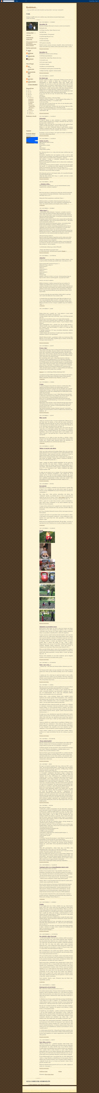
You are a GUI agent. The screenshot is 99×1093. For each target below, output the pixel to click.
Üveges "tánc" (43, 348)
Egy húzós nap (31, 102)
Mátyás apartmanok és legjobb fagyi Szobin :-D (31, 42)
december (30, 97)
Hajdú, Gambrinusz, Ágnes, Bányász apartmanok (31, 45)
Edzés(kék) (30, 103)
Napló (29, 76)
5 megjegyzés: (42, 525)
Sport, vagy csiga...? (45, 665)
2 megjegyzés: (42, 205)
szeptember (31, 113)
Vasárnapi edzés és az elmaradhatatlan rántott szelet (53, 867)
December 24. (30, 100)
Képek (41, 530)
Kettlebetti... (31, 7)
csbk (29, 66)
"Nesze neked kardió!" (45, 741)
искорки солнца (31, 69)
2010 (29, 93)
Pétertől (63, 251)
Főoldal (60, 1071)
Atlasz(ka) (30, 109)
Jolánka (41, 904)
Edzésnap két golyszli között (47, 987)
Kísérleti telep (30, 53)
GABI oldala (28, 35)
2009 (29, 94)
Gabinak (41, 372)
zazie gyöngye (30, 79)
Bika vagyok (42, 418)
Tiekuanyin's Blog (31, 56)
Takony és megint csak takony (47, 448)
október (30, 112)
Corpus (41, 384)
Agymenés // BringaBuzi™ (33, 84)
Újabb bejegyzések (43, 1071)
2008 (29, 96)
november (30, 110)
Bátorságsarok (30, 59)
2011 (29, 91)
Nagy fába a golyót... (45, 1042)
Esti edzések (42, 486)
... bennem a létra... (31, 106)
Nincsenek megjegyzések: (44, 48)
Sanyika (29, 50)
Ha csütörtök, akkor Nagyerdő (47, 936)
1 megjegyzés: (42, 305)
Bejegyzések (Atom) (49, 1074)
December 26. (30, 99)
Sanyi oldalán (62, 497)
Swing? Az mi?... (31, 104)
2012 (29, 90)
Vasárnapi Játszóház (32, 81)
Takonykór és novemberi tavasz (48, 627)
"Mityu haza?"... (31, 107)
